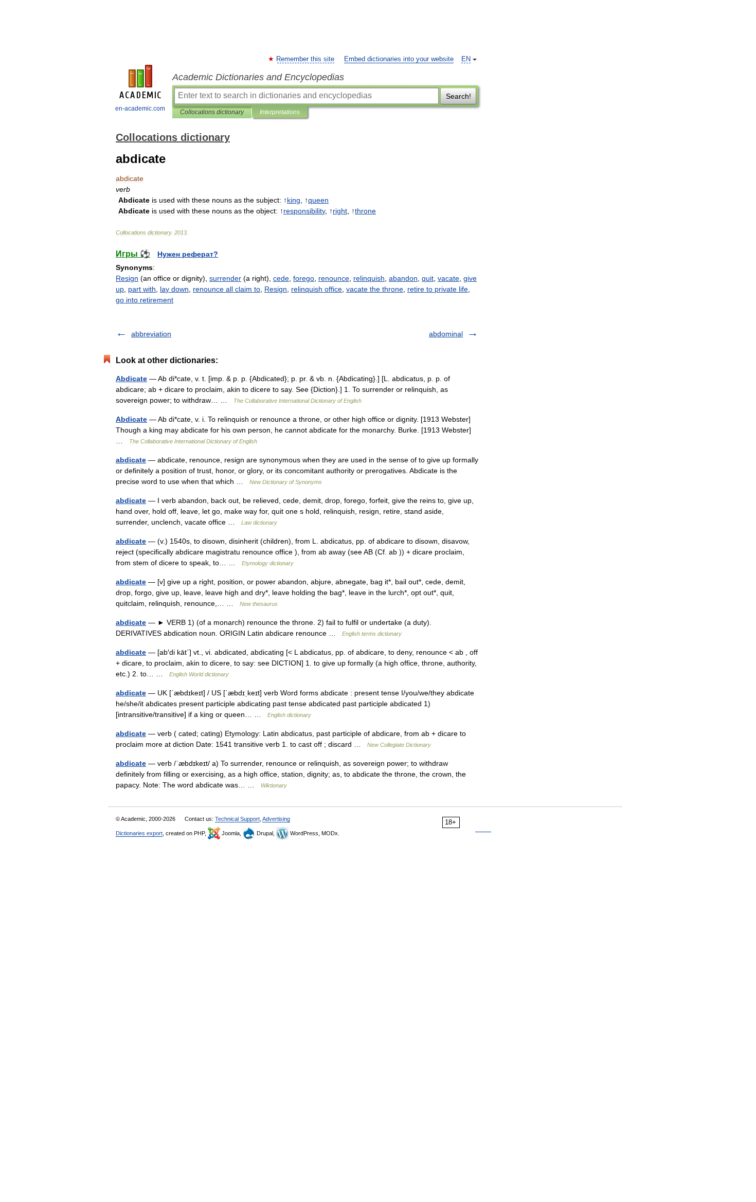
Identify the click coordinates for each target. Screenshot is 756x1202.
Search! (458, 96)
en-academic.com (140, 108)
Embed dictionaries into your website (399, 59)
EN (466, 59)
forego (303, 278)
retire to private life (437, 289)
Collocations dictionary (212, 112)
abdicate (131, 460)
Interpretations (280, 112)
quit (428, 278)
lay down (174, 289)
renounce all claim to (226, 289)
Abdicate (131, 378)
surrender (225, 278)
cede (281, 278)
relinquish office (316, 289)
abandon (403, 278)
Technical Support (237, 819)
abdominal (446, 334)
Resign (127, 278)
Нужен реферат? (187, 254)
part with (142, 289)
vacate (448, 278)
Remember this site (305, 59)
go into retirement (144, 300)
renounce (333, 278)
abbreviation (151, 334)
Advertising (276, 819)
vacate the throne (374, 289)
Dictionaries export (139, 833)
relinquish (369, 278)
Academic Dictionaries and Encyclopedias (258, 77)
